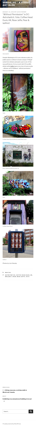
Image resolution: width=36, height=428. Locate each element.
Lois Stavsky (21, 12)
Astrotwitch (10, 275)
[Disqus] (18, 304)
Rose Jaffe (21, 276)
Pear (14, 276)
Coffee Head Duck (23, 275)
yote (28, 276)
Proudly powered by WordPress (12, 424)
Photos (8, 272)
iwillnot (12, 66)
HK (31, 275)
